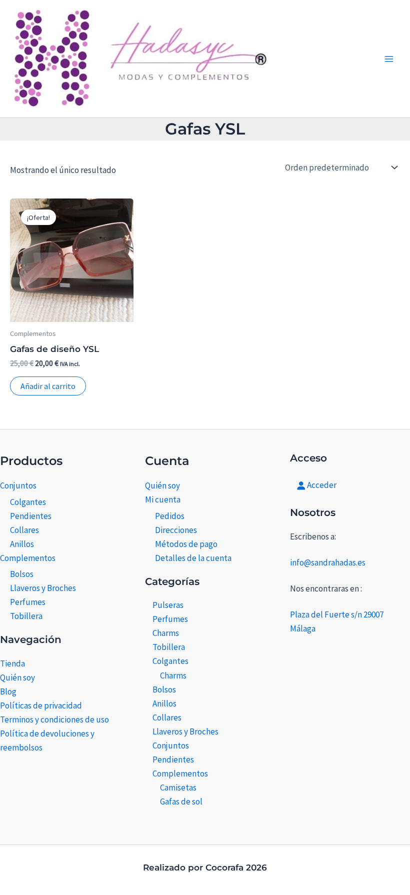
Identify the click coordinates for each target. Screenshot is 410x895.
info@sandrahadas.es (328, 562)
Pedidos (169, 516)
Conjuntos (18, 485)
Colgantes (28, 502)
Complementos (28, 558)
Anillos (22, 544)
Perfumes (28, 602)
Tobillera (26, 616)
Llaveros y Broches (43, 588)
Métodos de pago (186, 544)
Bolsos (22, 574)
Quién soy (17, 677)
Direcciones (176, 530)
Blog (8, 691)
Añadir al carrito (48, 386)
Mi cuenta (162, 499)
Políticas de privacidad (41, 705)
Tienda (12, 663)
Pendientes (31, 516)
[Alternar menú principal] (389, 59)
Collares (24, 530)
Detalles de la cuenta (193, 558)
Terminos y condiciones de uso (54, 719)
